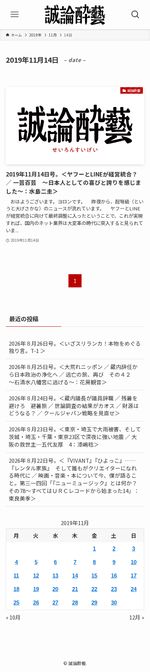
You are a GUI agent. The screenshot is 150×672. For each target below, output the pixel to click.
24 (134, 589)
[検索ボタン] (135, 14)
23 (114, 589)
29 (94, 603)
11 (16, 576)
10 (134, 562)
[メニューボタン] (14, 14)
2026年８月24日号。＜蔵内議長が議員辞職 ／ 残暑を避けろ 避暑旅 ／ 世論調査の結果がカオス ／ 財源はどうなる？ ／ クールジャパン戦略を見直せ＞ (74, 405)
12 (36, 576)
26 (36, 603)
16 (114, 576)
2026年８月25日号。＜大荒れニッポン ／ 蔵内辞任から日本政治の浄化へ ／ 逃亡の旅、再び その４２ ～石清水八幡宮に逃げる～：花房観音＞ (73, 374)
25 (16, 603)
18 (16, 589)
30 (114, 603)
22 (94, 589)
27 (55, 603)
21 (75, 589)
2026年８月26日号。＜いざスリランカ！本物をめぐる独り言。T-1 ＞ (75, 347)
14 (75, 576)
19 (36, 589)
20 (55, 589)
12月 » (136, 617)
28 (75, 603)
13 (55, 576)
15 (94, 576)
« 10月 (13, 617)
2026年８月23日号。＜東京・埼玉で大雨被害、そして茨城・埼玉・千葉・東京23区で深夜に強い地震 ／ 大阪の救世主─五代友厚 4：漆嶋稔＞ (75, 436)
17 (134, 576)
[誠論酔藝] (75, 14)
